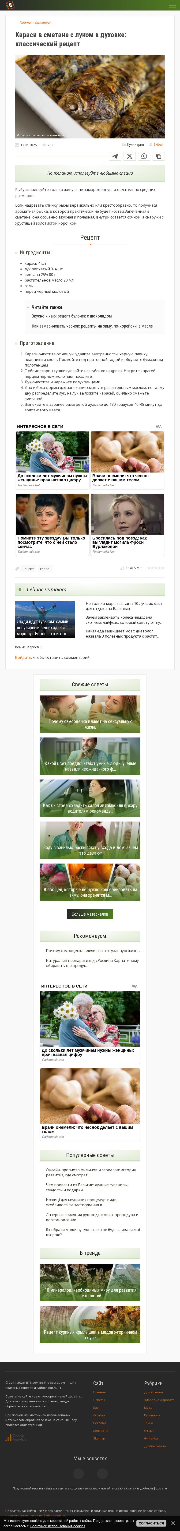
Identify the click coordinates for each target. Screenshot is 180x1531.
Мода (148, 1407)
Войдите (23, 657)
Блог (96, 1407)
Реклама (99, 1423)
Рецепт (28, 569)
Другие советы (155, 1446)
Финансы (151, 1438)
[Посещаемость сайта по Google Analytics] (15, 1437)
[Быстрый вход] (159, 5)
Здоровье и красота (159, 1400)
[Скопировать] (159, 156)
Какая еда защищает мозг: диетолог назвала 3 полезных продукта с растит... (122, 633)
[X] (130, 156)
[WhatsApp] (144, 156)
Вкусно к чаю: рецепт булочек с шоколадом (72, 316)
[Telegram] (115, 156)
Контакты (100, 1431)
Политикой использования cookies (57, 1526)
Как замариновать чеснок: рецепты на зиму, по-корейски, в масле (92, 326)
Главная (99, 1392)
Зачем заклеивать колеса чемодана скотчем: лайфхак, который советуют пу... (124, 620)
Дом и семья (153, 1392)
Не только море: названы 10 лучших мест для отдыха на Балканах (124, 606)
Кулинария (152, 1415)
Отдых (149, 1431)
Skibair (159, 144)
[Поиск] (148, 5)
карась (45, 569)
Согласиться (151, 1523)
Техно (148, 1423)
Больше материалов (90, 914)
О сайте (99, 1415)
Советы (99, 1400)
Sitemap (99, 1438)
